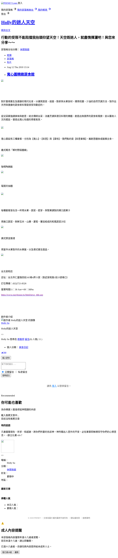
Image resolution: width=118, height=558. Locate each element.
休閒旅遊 (24, 49)
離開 (16, 552)
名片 (9, 62)
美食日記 (23, 347)
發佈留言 (6, 375)
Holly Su (5, 323)
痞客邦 (20, 339)
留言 (27, 339)
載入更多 (6, 358)
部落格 (10, 59)
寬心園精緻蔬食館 (21, 74)
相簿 (9, 55)
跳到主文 (5, 30)
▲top (3, 352)
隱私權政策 (75, 518)
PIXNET (37, 518)
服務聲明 (86, 518)
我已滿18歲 (7, 552)
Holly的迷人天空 (18, 22)
